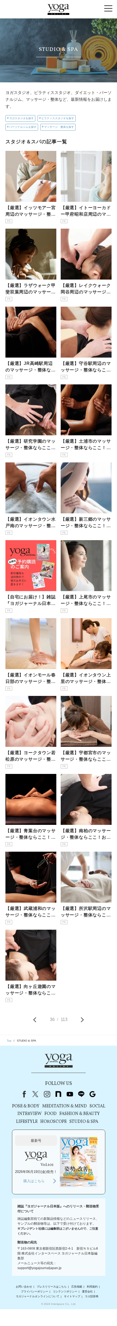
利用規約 (92, 1286)
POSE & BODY (25, 1106)
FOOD (50, 1114)
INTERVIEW (29, 1114)
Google (92, 1094)
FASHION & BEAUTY (79, 1114)
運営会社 (87, 1291)
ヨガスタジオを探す (21, 118)
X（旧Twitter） (35, 1094)
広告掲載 (76, 1286)
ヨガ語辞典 (91, 1296)
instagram (46, 1094)
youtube (69, 1094)
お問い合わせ (24, 1286)
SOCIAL (97, 1106)
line (81, 1094)
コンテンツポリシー (65, 1291)
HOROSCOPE (53, 1122)
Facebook (23, 1094)
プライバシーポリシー (34, 1291)
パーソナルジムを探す (22, 126)
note (58, 1094)
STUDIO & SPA (83, 1122)
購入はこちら (34, 1181)
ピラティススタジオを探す (57, 118)
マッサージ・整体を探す (59, 126)
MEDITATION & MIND (64, 1106)
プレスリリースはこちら (52, 1286)
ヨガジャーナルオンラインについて (37, 1296)
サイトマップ (72, 1296)
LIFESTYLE (27, 1122)
